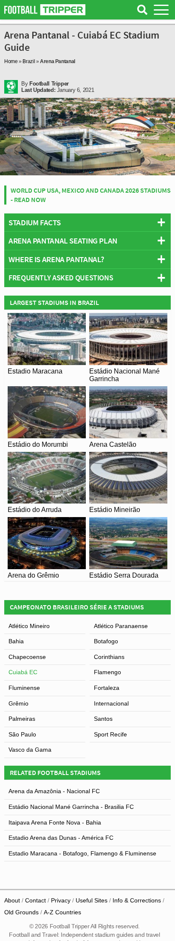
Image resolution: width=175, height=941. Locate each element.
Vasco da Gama (29, 749)
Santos (103, 718)
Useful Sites (91, 900)
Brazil (29, 61)
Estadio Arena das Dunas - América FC (60, 837)
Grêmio (18, 703)
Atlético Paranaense (121, 626)
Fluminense (24, 687)
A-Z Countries (62, 912)
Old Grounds (21, 912)
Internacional (111, 703)
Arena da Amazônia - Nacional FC (54, 791)
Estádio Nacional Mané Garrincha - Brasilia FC (71, 806)
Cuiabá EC (22, 672)
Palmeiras (21, 718)
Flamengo (107, 672)
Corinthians (109, 656)
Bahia (16, 641)
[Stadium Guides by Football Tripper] (44, 9)
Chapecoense (27, 656)
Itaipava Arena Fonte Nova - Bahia (54, 822)
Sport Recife (110, 734)
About (12, 900)
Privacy (61, 900)
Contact (35, 900)
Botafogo (106, 641)
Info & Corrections (137, 900)
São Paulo (22, 734)
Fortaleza (106, 687)
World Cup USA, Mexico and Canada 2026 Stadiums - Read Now (91, 195)
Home (11, 61)
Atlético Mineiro (29, 626)
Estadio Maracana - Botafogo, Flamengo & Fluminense (82, 853)
